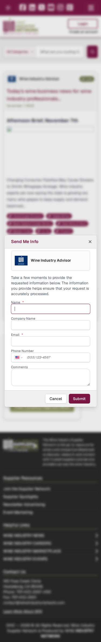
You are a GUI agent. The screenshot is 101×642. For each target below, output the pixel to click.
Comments (19, 367)
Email (17, 334)
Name (17, 302)
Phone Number (22, 351)
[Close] (90, 242)
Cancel (56, 398)
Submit (79, 398)
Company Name (23, 318)
